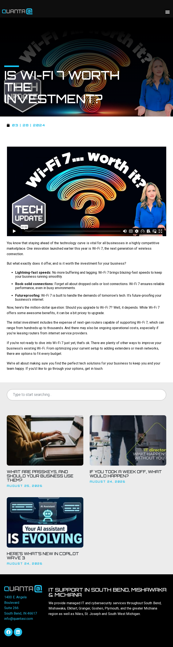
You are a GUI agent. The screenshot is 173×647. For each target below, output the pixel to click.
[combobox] (86, 395)
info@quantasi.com (18, 619)
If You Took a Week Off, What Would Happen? (126, 473)
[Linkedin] (18, 632)
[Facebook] (8, 632)
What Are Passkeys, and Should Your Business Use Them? (40, 475)
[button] (167, 11)
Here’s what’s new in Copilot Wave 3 (43, 555)
